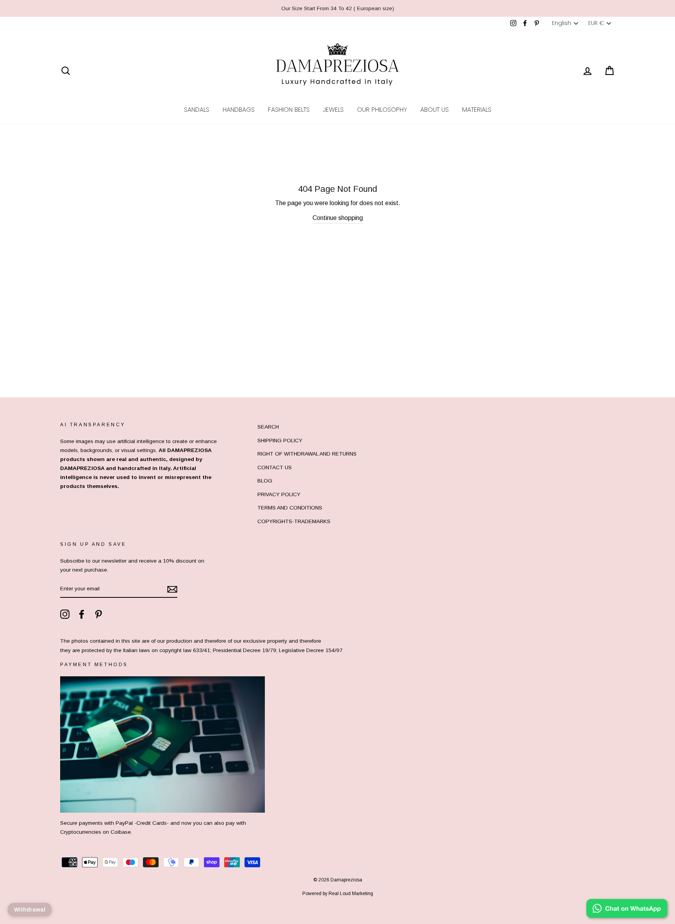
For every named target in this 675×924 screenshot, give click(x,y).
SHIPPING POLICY (279, 440)
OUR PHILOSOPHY (382, 109)
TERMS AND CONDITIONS (289, 508)
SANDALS (196, 109)
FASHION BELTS (289, 109)
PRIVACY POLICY (278, 494)
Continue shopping (337, 217)
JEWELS (333, 109)
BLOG (264, 481)
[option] (337, 8)
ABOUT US (434, 109)
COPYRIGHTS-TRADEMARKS (293, 521)
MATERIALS (476, 109)
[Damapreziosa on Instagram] (65, 614)
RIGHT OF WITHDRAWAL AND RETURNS (307, 454)
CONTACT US (274, 467)
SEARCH (268, 427)
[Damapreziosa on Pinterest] (98, 614)
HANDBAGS (239, 109)
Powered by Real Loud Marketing (337, 893)
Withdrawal (29, 909)
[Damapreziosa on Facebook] (81, 614)
